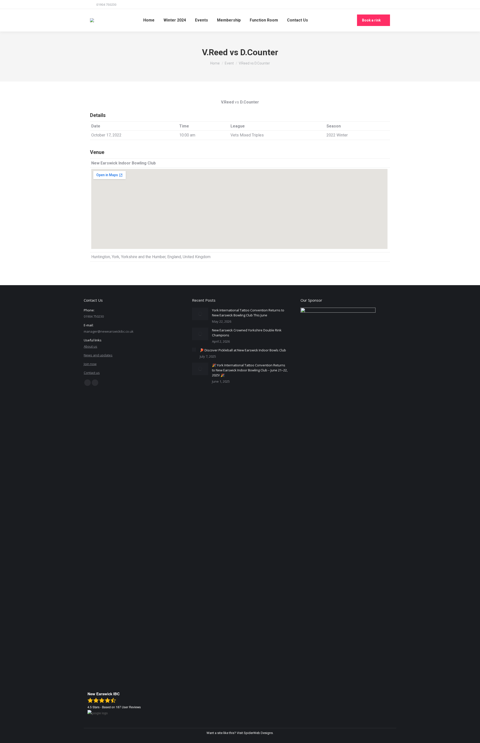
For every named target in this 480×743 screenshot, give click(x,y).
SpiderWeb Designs (258, 733)
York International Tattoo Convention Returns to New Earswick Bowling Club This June (248, 312)
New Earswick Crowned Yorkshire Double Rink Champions (247, 332)
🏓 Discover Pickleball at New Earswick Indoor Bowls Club (243, 350)
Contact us (92, 372)
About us (90, 346)
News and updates (98, 355)
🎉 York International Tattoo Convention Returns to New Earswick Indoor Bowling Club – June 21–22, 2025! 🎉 (250, 370)
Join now (90, 364)
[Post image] (200, 314)
